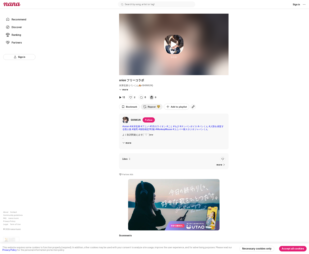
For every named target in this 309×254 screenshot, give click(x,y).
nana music (13, 218)
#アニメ (145, 126)
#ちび (176, 126)
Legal (5, 224)
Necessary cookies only (257, 248)
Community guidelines (13, 215)
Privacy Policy (9, 221)
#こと (169, 126)
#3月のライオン (158, 126)
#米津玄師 (135, 126)
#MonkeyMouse (163, 129)
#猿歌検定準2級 (146, 129)
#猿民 (135, 129)
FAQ (4, 218)
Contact (13, 212)
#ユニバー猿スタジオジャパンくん (190, 129)
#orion (125, 126)
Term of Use (15, 224)
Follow (148, 120)
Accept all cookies (293, 248)
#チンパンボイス (188, 126)
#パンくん (202, 126)
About (5, 212)
